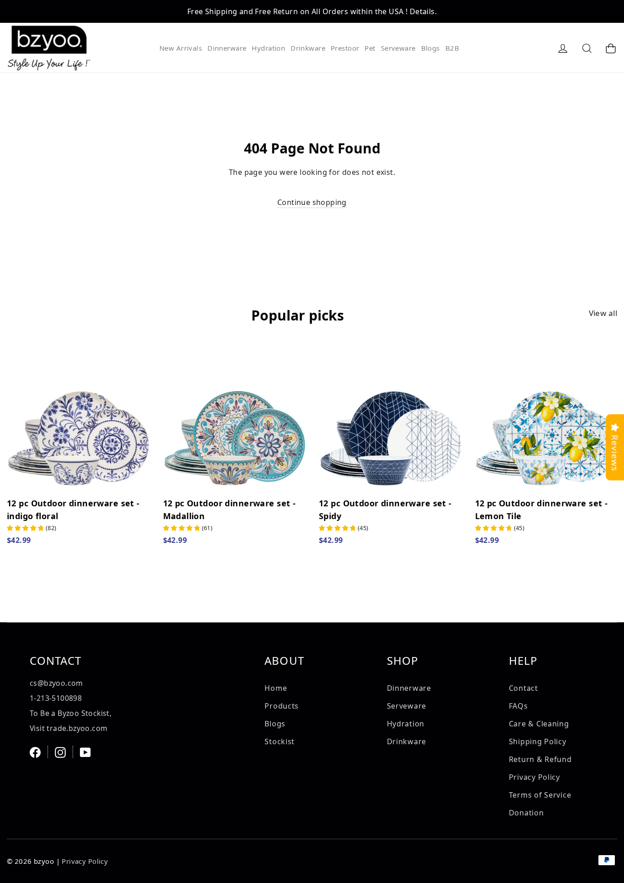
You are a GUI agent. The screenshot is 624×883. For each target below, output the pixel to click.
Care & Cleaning (539, 724)
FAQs (518, 706)
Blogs (430, 48)
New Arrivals (180, 48)
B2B (452, 48)
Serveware (398, 48)
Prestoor (345, 48)
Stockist (279, 741)
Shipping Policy (537, 741)
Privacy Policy (534, 777)
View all (603, 313)
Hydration (268, 48)
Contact (523, 688)
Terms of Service (540, 795)
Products (281, 706)
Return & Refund (540, 759)
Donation (526, 813)
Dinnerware (226, 48)
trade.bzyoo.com (77, 728)
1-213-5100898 (56, 698)
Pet (370, 48)
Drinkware (308, 48)
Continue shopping (312, 202)
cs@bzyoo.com (56, 683)
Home (275, 688)
